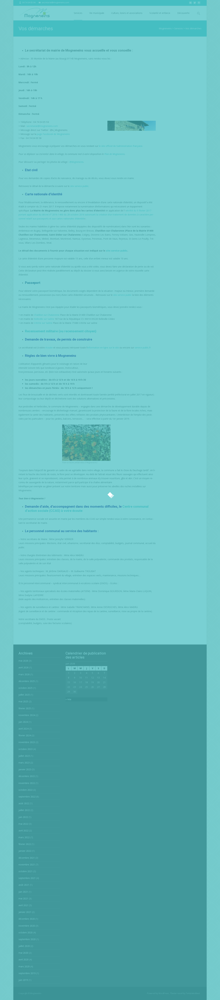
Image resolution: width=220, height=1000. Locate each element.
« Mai (68, 699)
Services (78, 12)
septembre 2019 (27, 973)
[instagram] (199, 3)
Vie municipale (96, 12)
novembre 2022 (27, 783)
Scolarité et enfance (159, 12)
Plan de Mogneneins (114, 154)
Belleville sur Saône (44, 318)
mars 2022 (24, 837)
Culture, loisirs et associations (126, 12)
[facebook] (190, 3)
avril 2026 (24, 667)
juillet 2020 (24, 946)
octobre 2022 (26, 789)
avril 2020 (24, 959)
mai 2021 (23, 898)
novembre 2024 (27, 715)
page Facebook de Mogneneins (53, 134)
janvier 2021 (25, 912)
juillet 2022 (24, 810)
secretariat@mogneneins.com (42, 126)
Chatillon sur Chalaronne (46, 314)
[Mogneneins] (31, 12)
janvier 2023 (25, 769)
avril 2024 (24, 728)
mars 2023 (24, 762)
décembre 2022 (27, 776)
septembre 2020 (27, 939)
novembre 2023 (27, 742)
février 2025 (25, 708)
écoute (49, 347)
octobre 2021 (26, 871)
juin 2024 (23, 721)
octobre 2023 (26, 749)
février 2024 (25, 735)
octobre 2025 (26, 687)
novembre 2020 (27, 925)
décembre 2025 (27, 681)
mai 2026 (23, 660)
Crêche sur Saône (43, 322)
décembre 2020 (27, 918)
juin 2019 (23, 979)
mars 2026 (24, 674)
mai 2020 (23, 952)
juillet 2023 (24, 755)
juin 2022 (23, 817)
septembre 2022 (27, 796)
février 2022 (25, 844)
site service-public (79, 186)
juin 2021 (23, 891)
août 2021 (24, 884)
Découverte (183, 12)
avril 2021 (24, 905)
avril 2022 (24, 830)
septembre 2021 (27, 878)
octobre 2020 (26, 932)
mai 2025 (23, 701)
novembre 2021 (27, 864)
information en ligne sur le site (103, 347)
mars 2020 (24, 966)
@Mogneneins (76, 161)
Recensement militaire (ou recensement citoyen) (60, 331)
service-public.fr (143, 347)
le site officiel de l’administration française (120, 145)
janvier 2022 (25, 850)
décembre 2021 (27, 857)
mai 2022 (23, 823)
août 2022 (24, 803)
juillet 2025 (24, 694)
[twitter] (194, 3)
